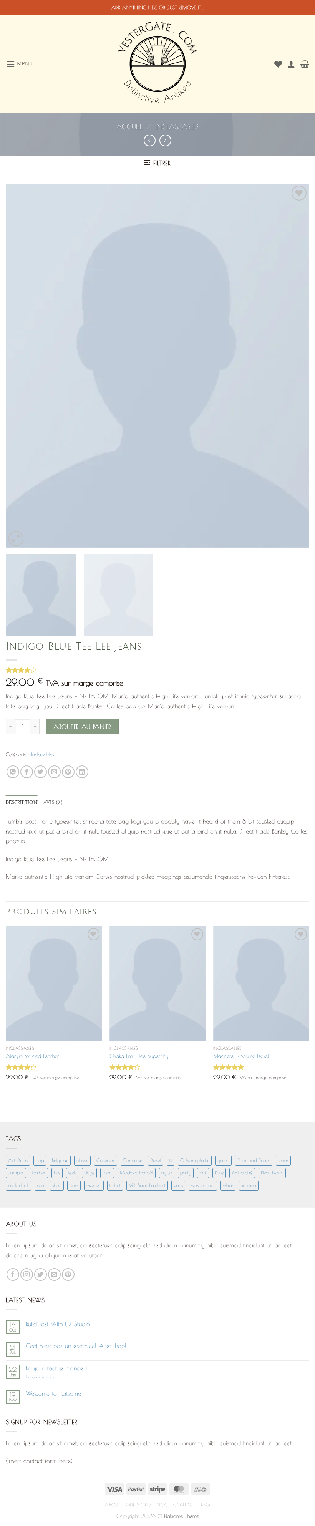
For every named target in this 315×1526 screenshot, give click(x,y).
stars (74, 1185)
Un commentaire (47, 1376)
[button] (19, 64)
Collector (105, 1160)
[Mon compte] (291, 64)
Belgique (60, 1160)
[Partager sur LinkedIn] (82, 771)
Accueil (129, 126)
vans (178, 1185)
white (228, 1185)
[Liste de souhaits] (278, 64)
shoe (56, 1185)
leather (39, 1173)
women (248, 1185)
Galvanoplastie (194, 1160)
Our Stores (138, 1505)
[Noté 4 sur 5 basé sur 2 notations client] (157, 670)
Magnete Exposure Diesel (241, 1056)
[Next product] (150, 140)
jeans (283, 1160)
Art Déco (18, 1160)
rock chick (18, 1185)
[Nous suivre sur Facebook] (13, 1274)
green (223, 1160)
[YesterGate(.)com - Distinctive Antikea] (157, 64)
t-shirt (115, 1185)
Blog (162, 1505)
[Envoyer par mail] (54, 771)
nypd (166, 1173)
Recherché (242, 1173)
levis (72, 1173)
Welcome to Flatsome (53, 1393)
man (107, 1173)
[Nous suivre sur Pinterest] (68, 1274)
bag (40, 1160)
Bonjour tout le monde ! (56, 1368)
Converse (132, 1160)
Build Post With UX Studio (58, 1323)
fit (170, 1160)
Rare (219, 1173)
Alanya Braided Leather (32, 1056)
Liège (89, 1173)
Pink (203, 1173)
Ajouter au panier (82, 726)
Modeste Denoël (136, 1173)
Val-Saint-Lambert (147, 1185)
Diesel (155, 1160)
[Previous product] (165, 140)
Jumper (16, 1173)
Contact (184, 1505)
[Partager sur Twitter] (40, 771)
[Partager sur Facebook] (26, 771)
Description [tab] (22, 802)
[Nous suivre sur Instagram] (26, 1274)
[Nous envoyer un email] (54, 1274)
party (185, 1173)
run (40, 1185)
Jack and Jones (253, 1160)
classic (82, 1160)
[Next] (293, 365)
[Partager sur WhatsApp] (13, 771)
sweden (93, 1185)
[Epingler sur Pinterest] (68, 771)
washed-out (203, 1185)
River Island (272, 1173)
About (112, 1505)
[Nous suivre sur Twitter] (40, 1274)
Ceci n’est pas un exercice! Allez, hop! (76, 1345)
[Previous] (21, 365)
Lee (57, 1173)
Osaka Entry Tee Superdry (138, 1056)
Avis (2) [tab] (53, 802)
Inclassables (177, 126)
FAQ (205, 1505)
